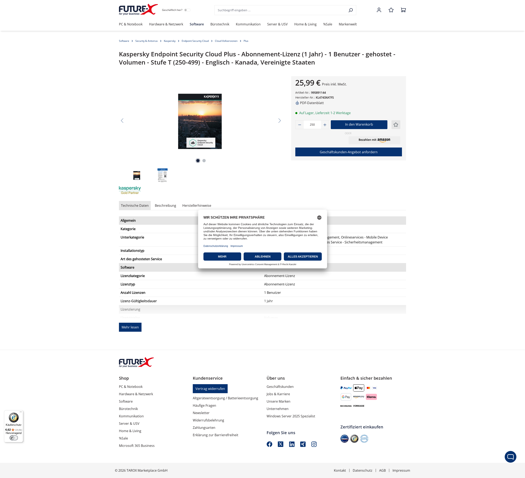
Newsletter (201, 413)
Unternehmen (278, 408)
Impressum (401, 470)
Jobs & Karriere (278, 394)
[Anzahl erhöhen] (325, 124)
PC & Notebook (131, 386)
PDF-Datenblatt (311, 103)
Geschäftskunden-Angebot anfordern (349, 152)
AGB (382, 470)
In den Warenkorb (359, 124)
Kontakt (340, 470)
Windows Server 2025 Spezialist (291, 416)
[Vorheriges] (122, 120)
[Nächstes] (280, 120)
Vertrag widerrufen (210, 388)
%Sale (123, 438)
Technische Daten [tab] (135, 205)
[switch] (14, 437)
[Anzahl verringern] (299, 124)
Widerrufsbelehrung (208, 420)
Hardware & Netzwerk (136, 394)
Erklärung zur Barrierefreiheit (215, 435)
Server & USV (129, 423)
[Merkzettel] (391, 10)
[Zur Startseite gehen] (138, 9)
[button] (374, 140)
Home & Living (130, 431)
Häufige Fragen (204, 405)
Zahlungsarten (204, 427)
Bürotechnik (128, 408)
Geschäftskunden (280, 386)
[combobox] (280, 10)
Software (126, 401)
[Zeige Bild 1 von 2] (198, 160)
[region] (201, 129)
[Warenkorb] (402, 10)
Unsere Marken (278, 401)
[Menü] (20, 412)
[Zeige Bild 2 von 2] (204, 160)
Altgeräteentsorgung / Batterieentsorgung (225, 398)
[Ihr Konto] (379, 10)
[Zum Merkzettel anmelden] (396, 124)
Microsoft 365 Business (137, 445)
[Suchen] (351, 10)
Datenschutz (362, 470)
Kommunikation (131, 416)
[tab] (165, 205)
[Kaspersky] (139, 190)
